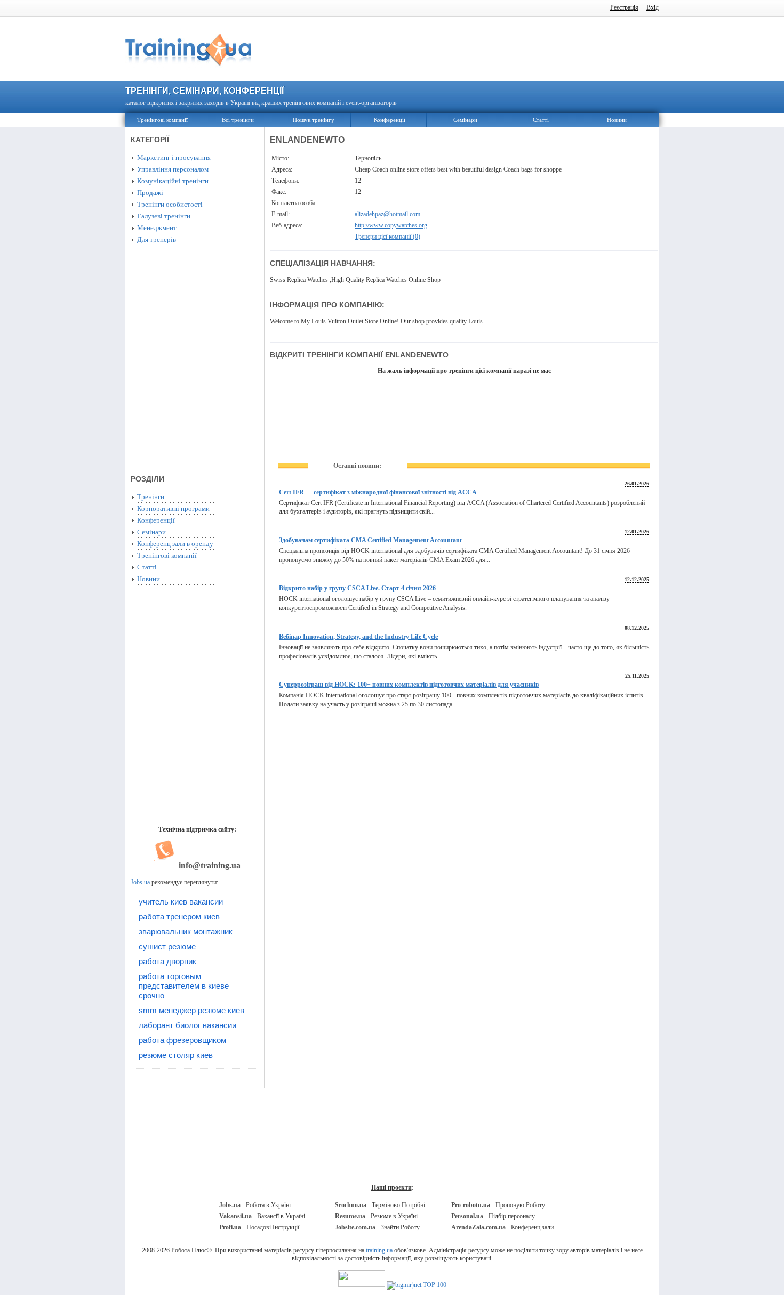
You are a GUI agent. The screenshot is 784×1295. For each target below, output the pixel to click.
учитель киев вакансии (181, 901)
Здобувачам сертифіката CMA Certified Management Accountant (370, 540)
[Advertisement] (464, 49)
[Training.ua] (188, 71)
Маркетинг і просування (174, 157)
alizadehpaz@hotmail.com (387, 214)
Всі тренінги (238, 120)
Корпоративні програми (173, 508)
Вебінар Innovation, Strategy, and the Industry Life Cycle (358, 636)
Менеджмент (157, 228)
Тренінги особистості (170, 204)
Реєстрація (624, 7)
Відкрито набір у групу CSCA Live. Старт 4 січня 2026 (357, 588)
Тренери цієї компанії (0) (387, 236)
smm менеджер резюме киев (191, 1010)
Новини (617, 120)
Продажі (150, 193)
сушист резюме (167, 946)
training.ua (379, 1250)
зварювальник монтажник (186, 931)
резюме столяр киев (176, 1055)
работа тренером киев (179, 916)
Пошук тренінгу (313, 120)
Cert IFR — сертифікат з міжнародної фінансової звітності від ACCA (378, 492)
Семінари (465, 120)
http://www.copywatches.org (391, 225)
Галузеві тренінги (163, 216)
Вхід (652, 7)
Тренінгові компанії (162, 120)
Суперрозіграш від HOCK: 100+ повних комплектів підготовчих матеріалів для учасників (409, 684)
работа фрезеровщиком (182, 1040)
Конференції (389, 120)
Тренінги (150, 497)
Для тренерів (156, 239)
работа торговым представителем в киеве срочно (184, 986)
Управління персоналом (173, 169)
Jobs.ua (140, 882)
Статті (541, 120)
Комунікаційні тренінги (173, 181)
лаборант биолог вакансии (187, 1025)
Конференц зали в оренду (175, 544)
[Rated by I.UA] (361, 1285)
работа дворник (167, 961)
